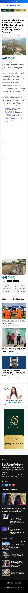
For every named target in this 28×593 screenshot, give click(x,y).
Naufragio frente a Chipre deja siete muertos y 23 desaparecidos (17, 546)
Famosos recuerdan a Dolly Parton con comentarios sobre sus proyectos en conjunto (18, 554)
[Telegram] (14, 58)
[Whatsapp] (11, 58)
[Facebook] (3, 58)
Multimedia (4, 506)
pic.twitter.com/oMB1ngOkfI (12, 118)
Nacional (16, 281)
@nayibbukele (8, 112)
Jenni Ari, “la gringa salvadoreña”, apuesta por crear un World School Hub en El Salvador (18, 531)
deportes (9, 281)
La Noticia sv (6, 35)
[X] (6, 58)
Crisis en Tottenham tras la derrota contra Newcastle (17, 572)
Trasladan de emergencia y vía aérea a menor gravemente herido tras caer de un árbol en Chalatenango (13, 321)
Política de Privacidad (10, 587)
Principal (9, 506)
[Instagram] (9, 58)
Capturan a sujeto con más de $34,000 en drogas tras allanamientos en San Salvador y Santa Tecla (14, 349)
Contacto (21, 587)
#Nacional (7, 108)
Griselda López (7, 325)
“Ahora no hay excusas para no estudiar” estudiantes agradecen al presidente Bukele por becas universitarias (14, 510)
